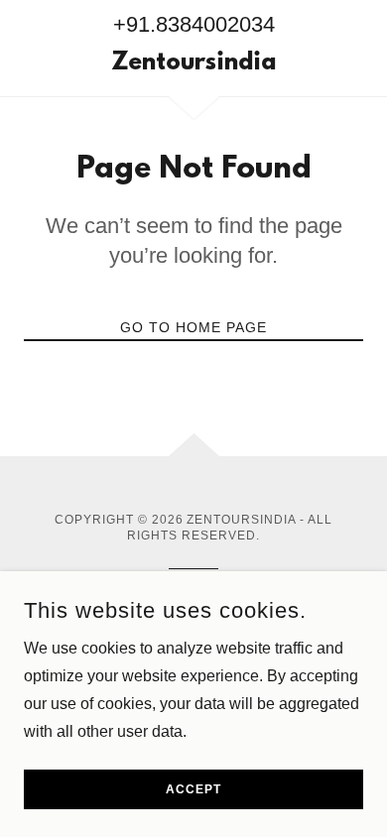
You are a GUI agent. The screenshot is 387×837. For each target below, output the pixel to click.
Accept (193, 789)
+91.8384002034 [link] (194, 24)
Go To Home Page (193, 327)
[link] (193, 64)
